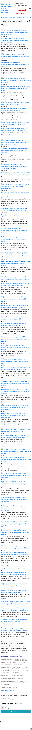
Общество (4, 17)
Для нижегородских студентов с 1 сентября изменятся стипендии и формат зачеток (15, 64)
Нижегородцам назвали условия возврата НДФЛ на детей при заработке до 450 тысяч (15, 89)
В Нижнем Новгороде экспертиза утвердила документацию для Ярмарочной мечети (16, 460)
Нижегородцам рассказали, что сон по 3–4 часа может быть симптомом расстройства (16, 195)
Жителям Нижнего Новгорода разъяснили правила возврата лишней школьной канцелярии (15, 151)
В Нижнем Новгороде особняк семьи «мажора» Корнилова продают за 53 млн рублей (15, 532)
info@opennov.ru (9, 690)
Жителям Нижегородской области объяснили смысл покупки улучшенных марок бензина (14, 40)
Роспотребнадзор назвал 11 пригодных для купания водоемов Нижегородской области (15, 263)
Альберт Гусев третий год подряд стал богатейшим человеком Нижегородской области (15, 391)
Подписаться (15, 712)
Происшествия (22, 17)
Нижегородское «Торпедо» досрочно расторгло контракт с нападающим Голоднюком (14, 415)
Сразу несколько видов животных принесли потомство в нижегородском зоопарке (14, 484)
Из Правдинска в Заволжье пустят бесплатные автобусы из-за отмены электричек (13, 508)
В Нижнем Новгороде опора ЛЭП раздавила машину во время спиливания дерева (15, 347)
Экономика (12, 17)
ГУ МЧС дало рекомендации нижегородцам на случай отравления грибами (14, 239)
